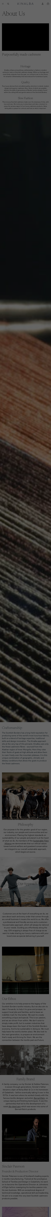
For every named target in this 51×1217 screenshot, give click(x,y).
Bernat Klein (39, 1098)
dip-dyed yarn (15, 1106)
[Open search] (8, 3)
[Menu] (3, 4)
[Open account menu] (42, 3)
